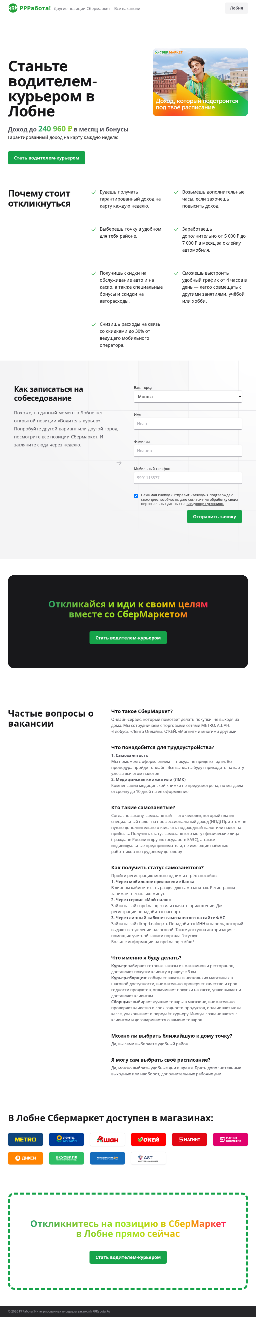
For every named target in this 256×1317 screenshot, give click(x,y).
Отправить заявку (214, 517)
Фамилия (142, 441)
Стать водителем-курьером (46, 158)
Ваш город (143, 387)
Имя (137, 414)
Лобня (236, 8)
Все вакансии (127, 8)
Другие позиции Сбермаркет (82, 8)
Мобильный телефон (152, 468)
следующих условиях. (205, 503)
